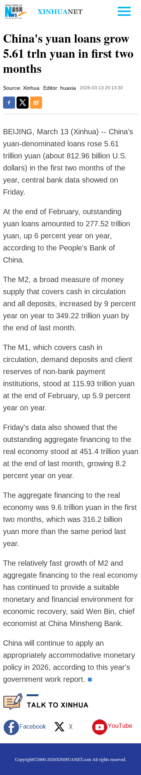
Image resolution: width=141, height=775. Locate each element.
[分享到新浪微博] (36, 103)
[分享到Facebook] (9, 103)
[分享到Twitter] (23, 103)
